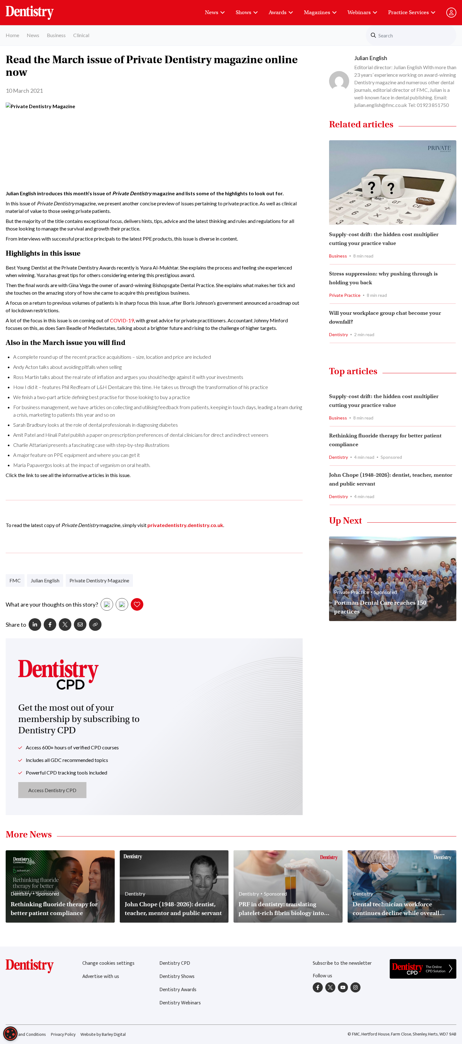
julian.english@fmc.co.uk (380, 105)
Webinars (359, 12)
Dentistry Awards (177, 990)
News (211, 12)
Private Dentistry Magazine (99, 580)
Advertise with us (100, 976)
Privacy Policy (63, 1034)
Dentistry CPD (174, 963)
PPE (58, 455)
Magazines (317, 12)
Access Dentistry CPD (52, 790)
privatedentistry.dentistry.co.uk (185, 525)
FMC (15, 580)
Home (12, 35)
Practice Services (408, 12)
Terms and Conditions (26, 1034)
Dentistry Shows (177, 976)
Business (56, 35)
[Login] (451, 13)
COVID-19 (122, 320)
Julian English (45, 580)
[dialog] (10, 1033)
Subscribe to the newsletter (342, 963)
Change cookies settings (108, 963)
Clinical (81, 35)
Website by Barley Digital (103, 1034)
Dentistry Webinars (180, 1003)
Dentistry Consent (37, 9)
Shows (243, 12)
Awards (277, 12)
